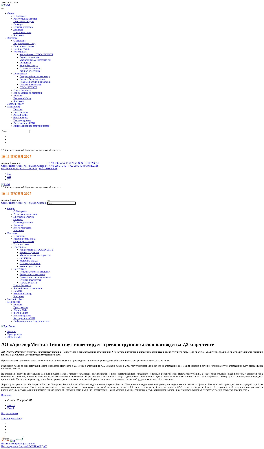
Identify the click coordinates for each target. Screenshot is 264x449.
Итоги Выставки (22, 90)
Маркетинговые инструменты (35, 60)
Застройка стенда (29, 65)
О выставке (19, 40)
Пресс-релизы (20, 112)
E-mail (10, 408)
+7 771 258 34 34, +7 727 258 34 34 (65, 163)
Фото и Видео (20, 117)
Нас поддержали (22, 120)
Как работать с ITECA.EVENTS (36, 54)
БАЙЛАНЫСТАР (48, 168)
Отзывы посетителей (31, 84)
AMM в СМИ (14, 337)
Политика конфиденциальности (18, 443)
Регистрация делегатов (25, 18)
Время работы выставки (32, 79)
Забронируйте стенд (11, 418)
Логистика (25, 62)
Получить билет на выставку (35, 76)
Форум (11, 13)
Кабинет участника (30, 71)
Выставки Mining (22, 98)
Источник (6, 395)
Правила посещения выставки (35, 82)
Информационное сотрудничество (31, 125)
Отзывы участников (30, 68)
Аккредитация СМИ (24, 123)
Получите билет (9, 413)
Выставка (12, 38)
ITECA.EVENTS (28, 87)
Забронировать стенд (24, 43)
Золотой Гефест (15, 104)
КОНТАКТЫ (92, 163)
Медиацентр (13, 106)
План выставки (21, 49)
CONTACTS (92, 165)
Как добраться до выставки (27, 93)
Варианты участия (29, 57)
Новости (17, 95)
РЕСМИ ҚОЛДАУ (37, 446)
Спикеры (18, 24)
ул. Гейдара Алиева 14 (35, 165)
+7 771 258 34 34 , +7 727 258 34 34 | (66, 165)
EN (9, 179)
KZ (9, 173)
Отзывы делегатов (23, 27)
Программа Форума (23, 21)
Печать (11, 405)
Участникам (19, 51)
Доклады (18, 29)
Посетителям (20, 73)
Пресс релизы (14, 334)
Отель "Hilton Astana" (12, 165)
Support (23, 446)
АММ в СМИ (20, 115)
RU (9, 176)
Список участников (23, 46)
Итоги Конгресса (22, 32)
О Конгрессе (20, 16)
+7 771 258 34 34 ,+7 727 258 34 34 (19, 168)
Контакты (18, 35)
